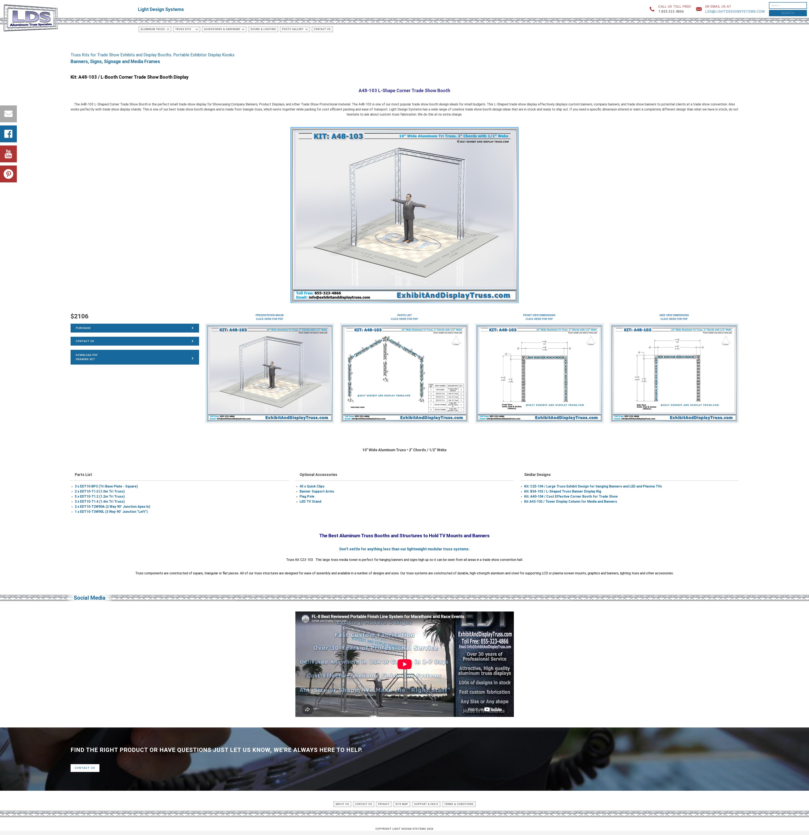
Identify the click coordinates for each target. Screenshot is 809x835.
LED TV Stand (310, 502)
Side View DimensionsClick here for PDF (674, 317)
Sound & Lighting (263, 29)
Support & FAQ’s (426, 804)
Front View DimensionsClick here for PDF (539, 317)
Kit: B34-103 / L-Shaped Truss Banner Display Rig (562, 491)
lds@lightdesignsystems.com (735, 11)
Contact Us (322, 29)
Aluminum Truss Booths (364, 535)
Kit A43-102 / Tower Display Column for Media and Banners (570, 502)
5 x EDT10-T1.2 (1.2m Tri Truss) (100, 496)
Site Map (401, 804)
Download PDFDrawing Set (87, 357)
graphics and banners (603, 573)
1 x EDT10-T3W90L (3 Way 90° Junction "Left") (111, 512)
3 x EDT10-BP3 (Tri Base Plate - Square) (106, 486)
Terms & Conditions (458, 804)
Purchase (83, 328)
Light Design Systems (161, 9)
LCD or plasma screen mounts (564, 573)
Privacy (383, 804)
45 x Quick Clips (312, 486)
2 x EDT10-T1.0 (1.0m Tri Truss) (100, 491)
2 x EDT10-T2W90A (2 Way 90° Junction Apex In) (112, 507)
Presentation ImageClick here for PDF (270, 317)
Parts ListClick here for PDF (404, 317)
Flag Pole (307, 496)
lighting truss (629, 573)
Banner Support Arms (317, 491)
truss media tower (344, 560)
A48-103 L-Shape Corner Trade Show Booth (404, 90)
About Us (342, 804)
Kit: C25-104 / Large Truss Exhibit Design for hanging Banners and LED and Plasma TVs (593, 486)
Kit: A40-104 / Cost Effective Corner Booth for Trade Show (571, 496)
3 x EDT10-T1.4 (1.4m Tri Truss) (100, 502)
